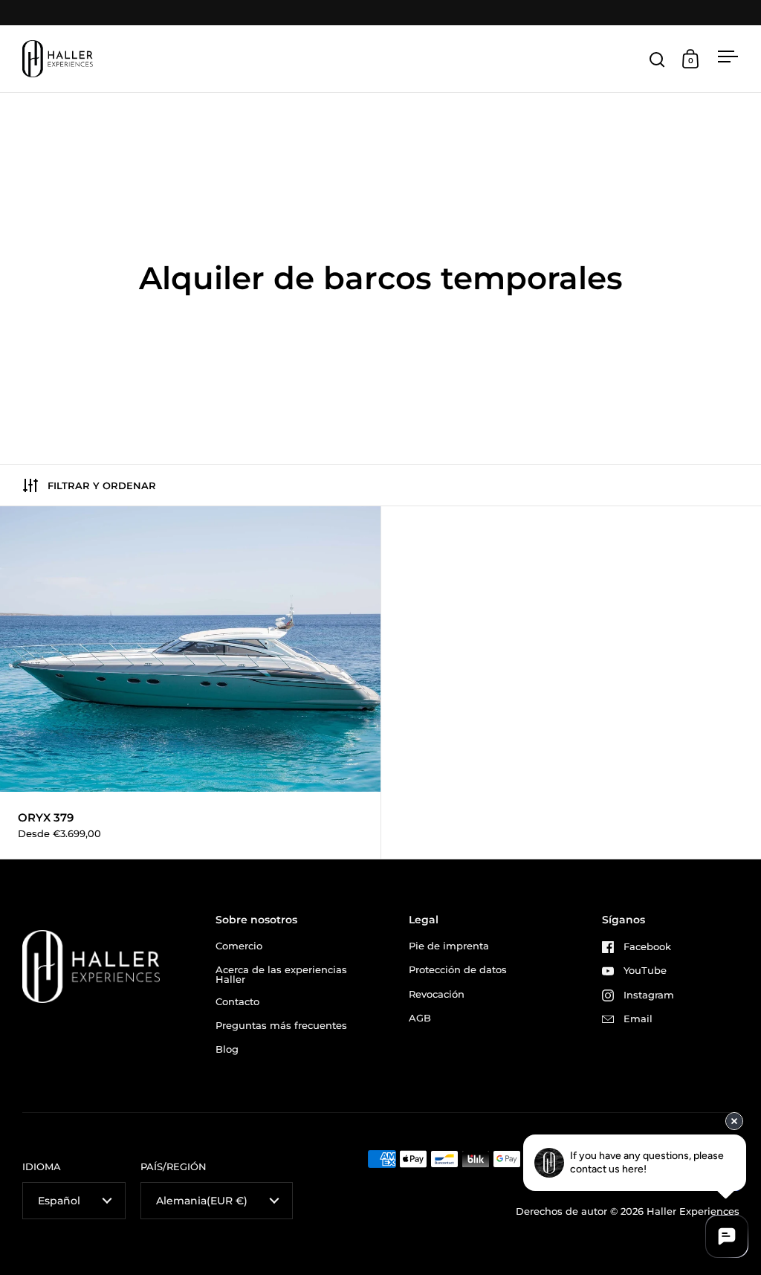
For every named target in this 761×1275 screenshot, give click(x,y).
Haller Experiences (693, 1211)
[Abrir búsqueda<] (657, 59)
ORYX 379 (190, 682)
